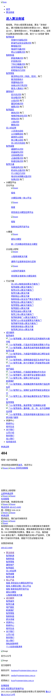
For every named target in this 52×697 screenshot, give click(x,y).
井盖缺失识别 (17, 152)
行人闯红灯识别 (18, 173)
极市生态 (10, 427)
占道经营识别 (17, 158)
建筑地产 (10, 91)
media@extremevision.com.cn (23, 675)
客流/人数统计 (17, 88)
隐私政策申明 (12, 644)
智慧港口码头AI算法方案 (22, 329)
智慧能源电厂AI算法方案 (24, 317)
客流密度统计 (17, 79)
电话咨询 (5, 507)
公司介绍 (10, 433)
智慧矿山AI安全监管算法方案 (26, 320)
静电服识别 (16, 46)
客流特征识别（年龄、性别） (24, 76)
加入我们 (10, 439)
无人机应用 (11, 128)
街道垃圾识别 (17, 161)
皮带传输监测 (17, 67)
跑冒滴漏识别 (17, 58)
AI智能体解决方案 (14, 595)
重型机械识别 (17, 104)
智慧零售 (10, 73)
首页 (20, 465)
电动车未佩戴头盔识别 (21, 176)
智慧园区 (10, 110)
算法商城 (10, 553)
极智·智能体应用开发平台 (17, 589)
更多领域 (10, 619)
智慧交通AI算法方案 (20, 293)
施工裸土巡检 (17, 140)
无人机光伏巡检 (18, 143)
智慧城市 (10, 336)
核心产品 (10, 580)
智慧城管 (10, 146)
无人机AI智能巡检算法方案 (25, 284)
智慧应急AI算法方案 (22, 302)
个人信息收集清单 (14, 647)
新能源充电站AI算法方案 (22, 326)
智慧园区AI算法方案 (20, 308)
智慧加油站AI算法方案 (21, 311)
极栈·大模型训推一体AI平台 (18, 586)
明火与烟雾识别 (18, 52)
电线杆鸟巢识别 (18, 49)
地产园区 (10, 369)
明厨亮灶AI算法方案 (20, 296)
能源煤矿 (10, 381)
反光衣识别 (16, 94)
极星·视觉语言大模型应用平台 (19, 583)
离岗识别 (15, 113)
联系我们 (10, 436)
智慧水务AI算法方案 (22, 290)
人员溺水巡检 (17, 131)
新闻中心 (10, 423)
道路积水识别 (17, 149)
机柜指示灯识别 (18, 70)
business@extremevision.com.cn (24, 670)
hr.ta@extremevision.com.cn (22, 680)
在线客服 (5, 499)
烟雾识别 (15, 107)
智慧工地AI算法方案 (22, 314)
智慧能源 (10, 37)
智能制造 (10, 55)
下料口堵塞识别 (18, 64)
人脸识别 (15, 122)
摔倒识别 (15, 119)
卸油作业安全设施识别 (21, 43)
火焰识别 (15, 101)
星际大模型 (11, 592)
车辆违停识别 (17, 167)
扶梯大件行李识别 (19, 85)
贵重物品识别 (17, 82)
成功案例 (10, 598)
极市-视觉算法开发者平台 (12, 689)
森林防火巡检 (17, 137)
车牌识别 (15, 179)
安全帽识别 (16, 98)
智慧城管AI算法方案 (22, 287)
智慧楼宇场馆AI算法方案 (24, 323)
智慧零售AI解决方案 (22, 305)
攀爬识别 (15, 125)
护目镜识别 (16, 61)
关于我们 (10, 631)
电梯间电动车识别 (19, 116)
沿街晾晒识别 (17, 155)
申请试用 (5, 515)
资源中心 (10, 622)
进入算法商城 (15, 18)
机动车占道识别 (18, 170)
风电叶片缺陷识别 (19, 40)
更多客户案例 (12, 417)
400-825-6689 (15, 507)
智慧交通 (10, 164)
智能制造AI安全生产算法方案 (26, 299)
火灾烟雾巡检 (17, 134)
